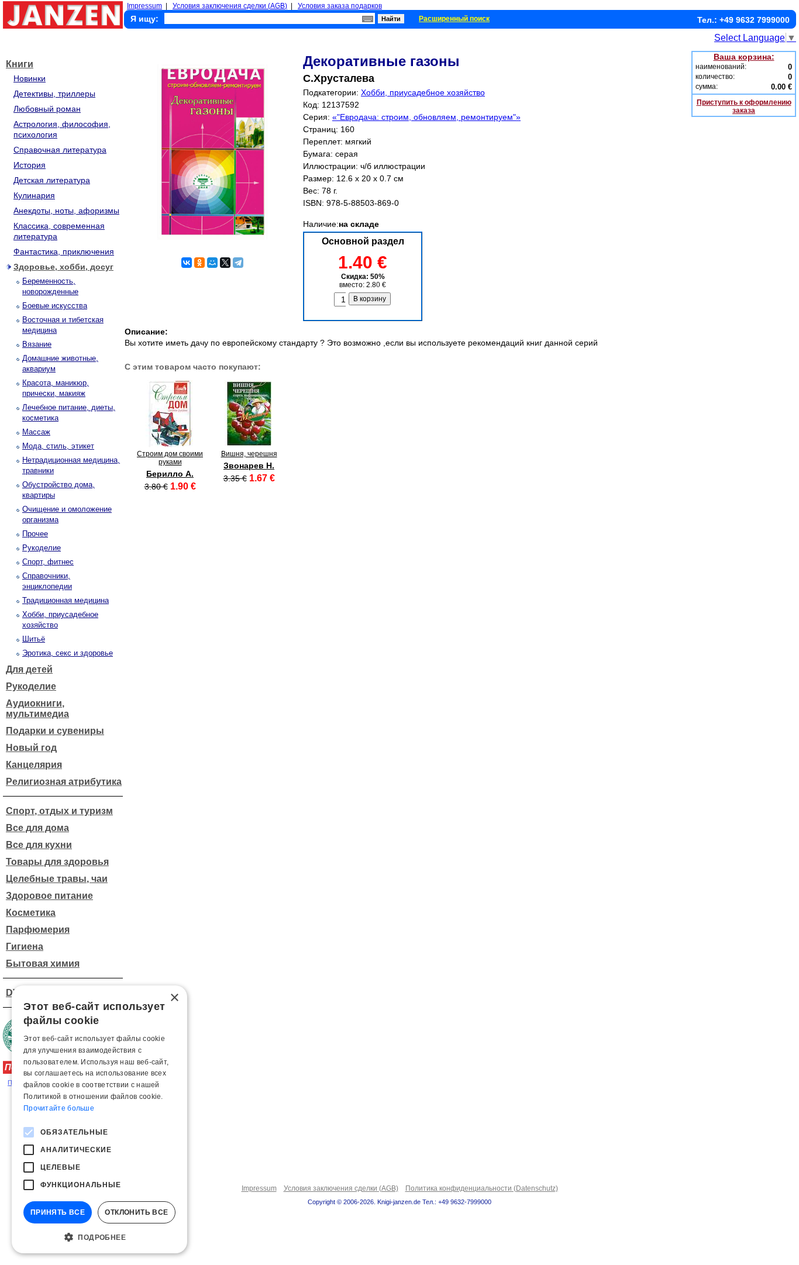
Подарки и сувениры (55, 731)
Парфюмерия (38, 930)
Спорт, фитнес (48, 561)
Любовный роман (47, 108)
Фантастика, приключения (63, 251)
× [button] (174, 998)
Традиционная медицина (65, 600)
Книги (19, 64)
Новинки (29, 78)
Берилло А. (170, 473)
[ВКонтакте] (186, 262)
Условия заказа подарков (340, 6)
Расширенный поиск (454, 19)
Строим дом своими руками (170, 458)
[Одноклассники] (199, 262)
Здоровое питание (49, 896)
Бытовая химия (43, 963)
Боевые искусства (54, 305)
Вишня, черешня (249, 454)
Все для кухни (39, 845)
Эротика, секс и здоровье (67, 653)
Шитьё (33, 639)
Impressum (144, 6)
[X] (225, 262)
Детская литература (51, 180)
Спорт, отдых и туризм (59, 811)
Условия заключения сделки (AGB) (230, 6)
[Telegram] (238, 262)
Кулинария (34, 195)
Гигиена (24, 947)
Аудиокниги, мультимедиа (37, 708)
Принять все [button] (57, 1212)
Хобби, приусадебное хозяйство (423, 92)
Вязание (36, 344)
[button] (99, 1236)
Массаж (36, 432)
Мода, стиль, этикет (58, 446)
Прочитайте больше (58, 1108)
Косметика (31, 913)
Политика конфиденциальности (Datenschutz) (481, 1188)
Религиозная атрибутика (64, 782)
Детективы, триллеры (54, 93)
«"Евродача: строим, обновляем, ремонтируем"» (426, 117)
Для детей (29, 669)
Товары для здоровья (57, 862)
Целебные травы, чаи (57, 879)
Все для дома (37, 828)
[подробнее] (170, 444)
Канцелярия (34, 765)
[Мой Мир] (212, 262)
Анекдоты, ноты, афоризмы (66, 210)
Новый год (31, 748)
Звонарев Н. (248, 465)
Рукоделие (41, 547)
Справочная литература (59, 149)
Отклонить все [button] (136, 1212)
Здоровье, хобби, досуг (63, 266)
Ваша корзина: (744, 56)
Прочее (35, 533)
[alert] (99, 1119)
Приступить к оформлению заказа (744, 106)
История (29, 165)
